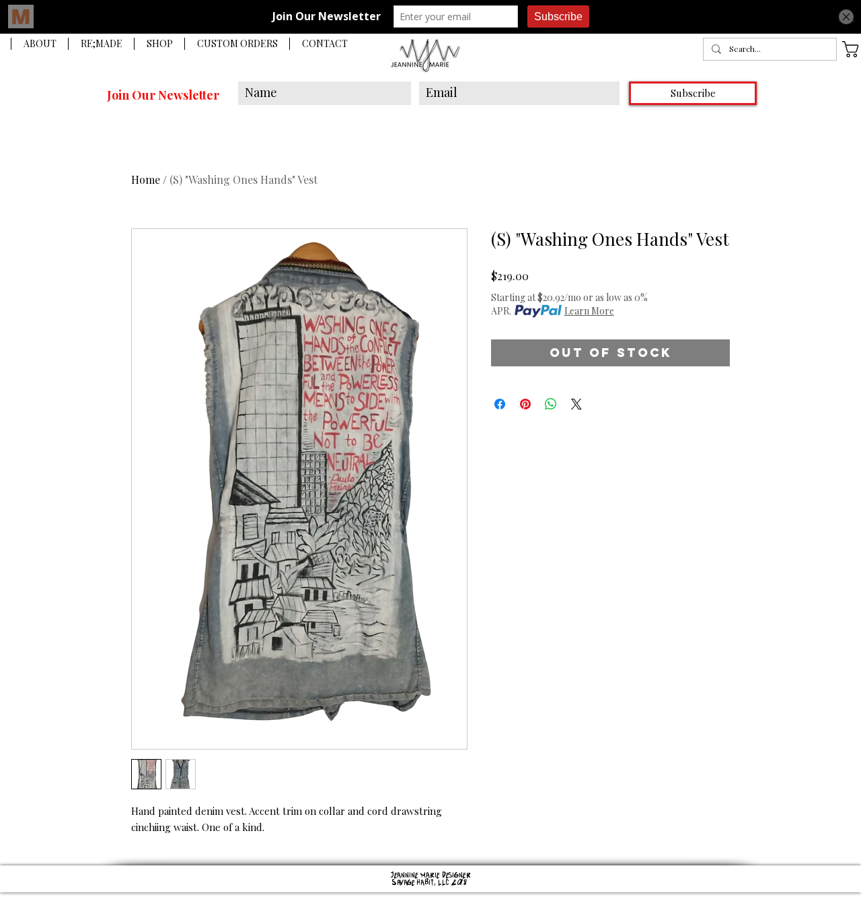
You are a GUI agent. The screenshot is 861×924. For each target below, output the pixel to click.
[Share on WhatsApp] (551, 404)
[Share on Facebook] (500, 404)
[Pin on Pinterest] (525, 404)
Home (145, 179)
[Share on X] (576, 404)
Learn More (589, 310)
